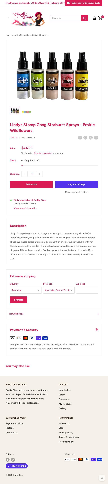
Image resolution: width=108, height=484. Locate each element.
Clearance (64, 399)
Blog (61, 428)
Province (47, 283)
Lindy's (13, 137)
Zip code (80, 283)
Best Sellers (65, 390)
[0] (100, 18)
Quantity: (15, 174)
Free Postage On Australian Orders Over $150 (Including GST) (35, 3)
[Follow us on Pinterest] (13, 460)
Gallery (62, 408)
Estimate (18, 299)
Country (14, 283)
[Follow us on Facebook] (8, 460)
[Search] (84, 18)
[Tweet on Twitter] (91, 137)
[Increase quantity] (39, 174)
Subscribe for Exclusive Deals (86, 3)
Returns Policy (66, 441)
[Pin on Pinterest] (85, 137)
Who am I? (64, 423)
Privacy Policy (66, 432)
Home (8, 35)
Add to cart (31, 184)
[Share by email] (96, 137)
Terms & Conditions (69, 437)
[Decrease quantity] (24, 174)
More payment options (76, 192)
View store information (25, 208)
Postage (10, 428)
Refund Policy (16, 313)
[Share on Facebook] (80, 137)
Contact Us (11, 432)
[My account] (94, 18)
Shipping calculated (43, 153)
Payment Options (14, 423)
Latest (62, 394)
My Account (65, 404)
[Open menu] (7, 18)
